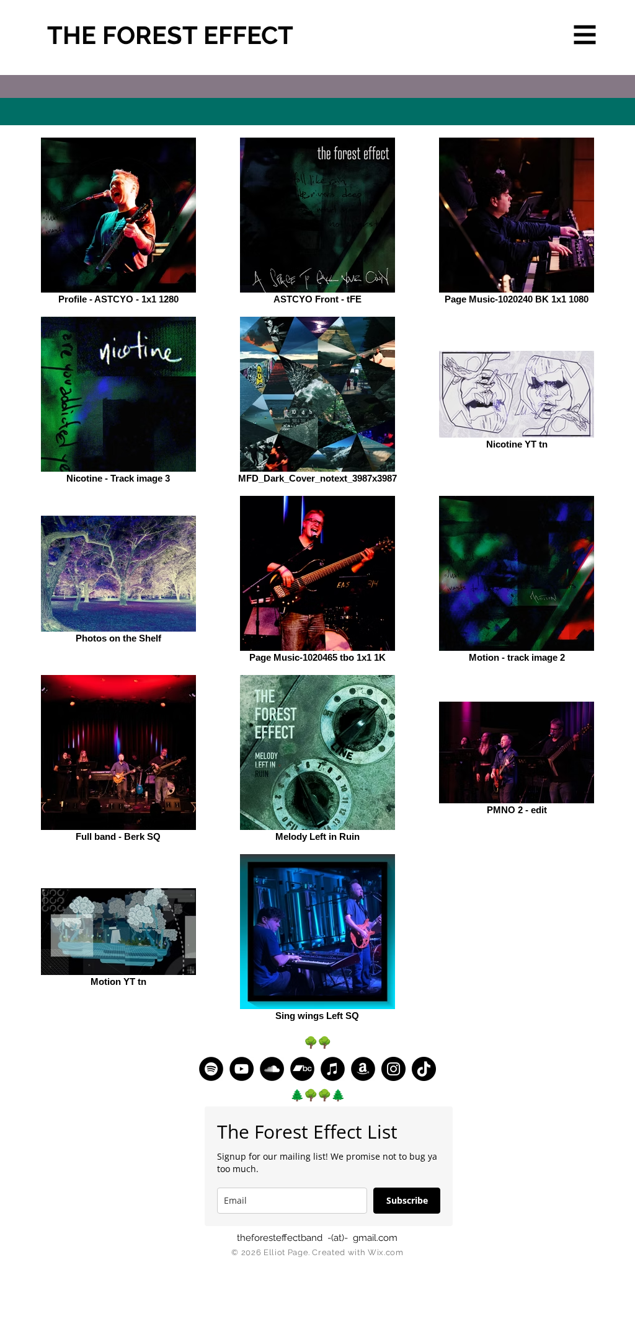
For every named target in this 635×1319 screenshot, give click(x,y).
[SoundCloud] (272, 1069)
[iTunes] (333, 1069)
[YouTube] (241, 1069)
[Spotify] (211, 1069)
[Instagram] (393, 1069)
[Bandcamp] (302, 1069)
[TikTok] (424, 1069)
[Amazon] (363, 1069)
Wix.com (386, 1252)
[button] (585, 35)
